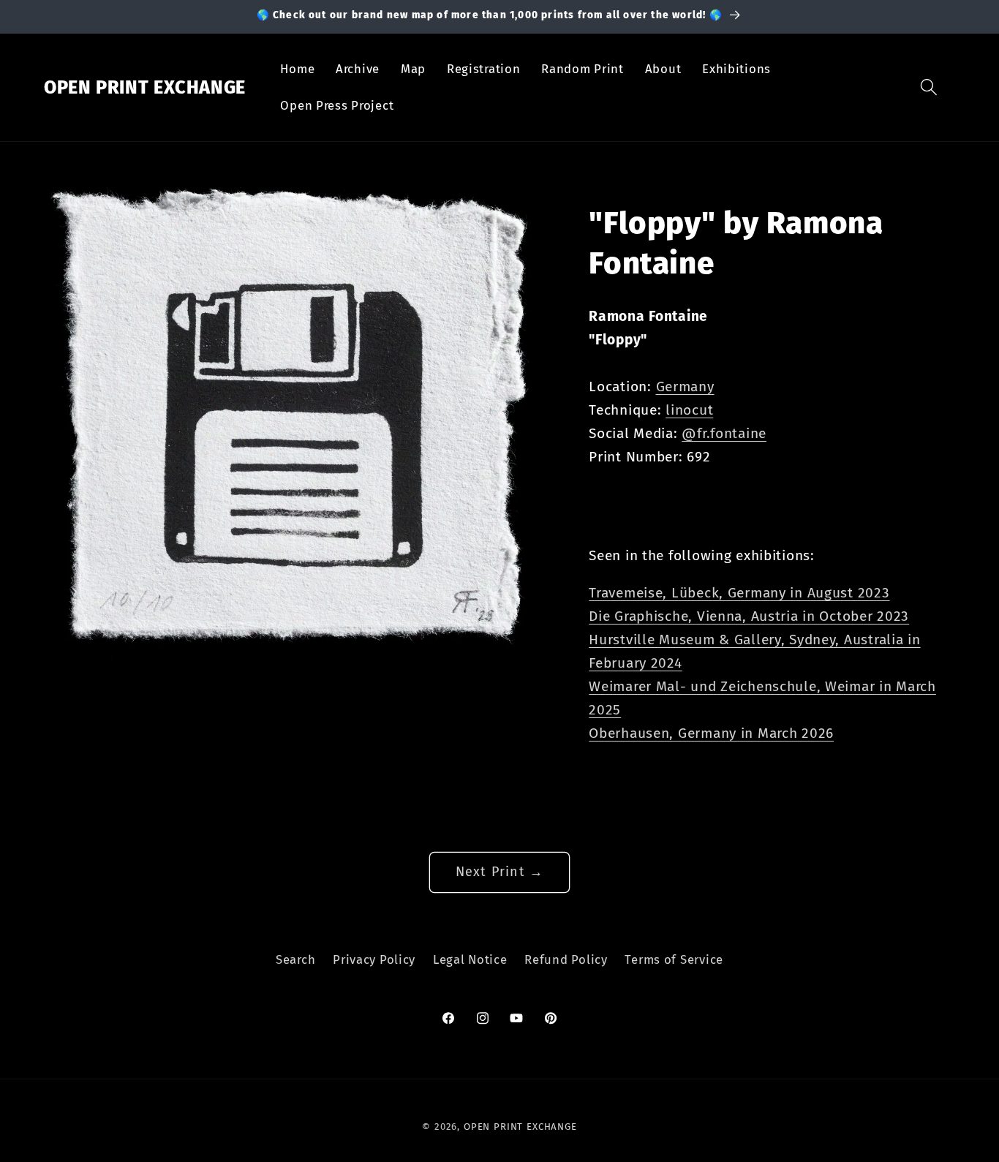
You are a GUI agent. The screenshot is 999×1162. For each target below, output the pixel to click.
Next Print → (499, 872)
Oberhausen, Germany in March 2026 (711, 733)
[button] (929, 87)
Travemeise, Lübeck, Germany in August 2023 (739, 592)
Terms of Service (674, 959)
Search (295, 959)
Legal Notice (470, 959)
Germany (685, 386)
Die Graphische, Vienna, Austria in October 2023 (749, 616)
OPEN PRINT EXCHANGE (520, 1126)
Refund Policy (565, 959)
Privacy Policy (374, 959)
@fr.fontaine (724, 433)
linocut (689, 409)
